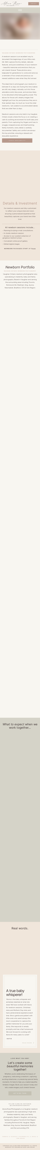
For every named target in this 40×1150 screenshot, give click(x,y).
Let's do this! (20, 1093)
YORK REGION (20, 1138)
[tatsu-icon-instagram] (16, 1132)
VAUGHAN (14, 1136)
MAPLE (34, 1136)
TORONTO (5, 1136)
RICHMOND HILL (24, 1136)
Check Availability (17, 140)
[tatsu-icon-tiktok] (24, 1132)
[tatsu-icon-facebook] (20, 1132)
